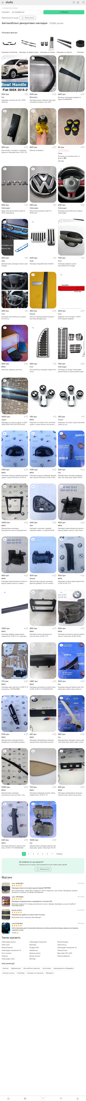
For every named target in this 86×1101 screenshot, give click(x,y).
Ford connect (6, 953)
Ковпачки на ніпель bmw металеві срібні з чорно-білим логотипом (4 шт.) (43, 424)
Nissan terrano (34, 956)
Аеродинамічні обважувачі (64, 968)
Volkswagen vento (8, 959)
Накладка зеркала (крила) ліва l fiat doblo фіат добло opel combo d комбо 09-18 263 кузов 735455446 (71, 688)
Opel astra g (61, 945)
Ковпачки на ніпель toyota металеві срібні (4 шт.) (71, 424)
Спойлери (21, 973)
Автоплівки (47, 968)
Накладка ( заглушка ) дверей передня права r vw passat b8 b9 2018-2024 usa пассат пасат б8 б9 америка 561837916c (42, 529)
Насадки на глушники (35, 973)
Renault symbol (34, 953)
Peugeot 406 (34, 948)
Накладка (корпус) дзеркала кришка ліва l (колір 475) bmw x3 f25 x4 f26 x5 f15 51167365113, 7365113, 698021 (43, 477)
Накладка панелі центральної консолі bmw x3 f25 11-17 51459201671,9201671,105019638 (41, 635)
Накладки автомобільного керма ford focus (13, 318)
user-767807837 (17, 884)
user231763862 (17, 924)
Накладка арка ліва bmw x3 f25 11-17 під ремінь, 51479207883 (14, 688)
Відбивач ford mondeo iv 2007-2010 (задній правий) (69, 318)
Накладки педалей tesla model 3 (42, 264)
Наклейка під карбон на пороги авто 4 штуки (28, 915)
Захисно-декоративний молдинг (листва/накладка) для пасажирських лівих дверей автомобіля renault (42, 318)
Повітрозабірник (63, 956)
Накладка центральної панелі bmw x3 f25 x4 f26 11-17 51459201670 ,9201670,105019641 (43, 688)
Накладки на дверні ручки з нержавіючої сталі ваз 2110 (32, 901)
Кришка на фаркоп (37, 150)
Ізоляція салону (8, 973)
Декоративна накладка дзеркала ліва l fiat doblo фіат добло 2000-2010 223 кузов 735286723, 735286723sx (70, 477)
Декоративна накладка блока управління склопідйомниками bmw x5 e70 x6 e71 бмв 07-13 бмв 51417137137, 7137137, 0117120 (13, 741)
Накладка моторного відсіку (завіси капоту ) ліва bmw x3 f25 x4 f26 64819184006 (71, 635)
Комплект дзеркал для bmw (11, 370)
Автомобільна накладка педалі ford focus (43, 371)
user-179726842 (17, 897)
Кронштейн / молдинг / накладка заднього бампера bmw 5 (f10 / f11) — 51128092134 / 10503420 (14, 151)
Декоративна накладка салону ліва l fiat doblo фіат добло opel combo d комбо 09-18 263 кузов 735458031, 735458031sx (71, 741)
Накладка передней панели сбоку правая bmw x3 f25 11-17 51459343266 (42, 794)
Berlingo (32, 959)
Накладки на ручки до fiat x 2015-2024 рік (13, 101)
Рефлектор (33, 950)
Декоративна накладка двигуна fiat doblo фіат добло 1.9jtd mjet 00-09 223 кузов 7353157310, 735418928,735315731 (43, 847)
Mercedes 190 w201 (64, 953)
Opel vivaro (6, 945)
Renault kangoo (62, 942)
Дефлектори (16, 968)
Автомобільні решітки (31, 968)
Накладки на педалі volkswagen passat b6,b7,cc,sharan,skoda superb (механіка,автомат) (71, 371)
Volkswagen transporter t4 (11, 950)
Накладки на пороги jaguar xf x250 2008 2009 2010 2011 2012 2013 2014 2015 (14, 424)
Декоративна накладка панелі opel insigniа (14, 265)
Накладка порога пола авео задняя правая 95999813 (31, 888)
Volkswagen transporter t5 (67, 948)
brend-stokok (17, 910)
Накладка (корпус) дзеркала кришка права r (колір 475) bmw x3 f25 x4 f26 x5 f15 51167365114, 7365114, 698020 (14, 477)
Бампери (32, 945)
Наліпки (5, 968)
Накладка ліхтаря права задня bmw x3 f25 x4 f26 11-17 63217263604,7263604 (71, 582)
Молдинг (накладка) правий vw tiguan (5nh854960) (69, 98)
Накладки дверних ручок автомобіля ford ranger (67, 265)
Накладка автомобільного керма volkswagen (70, 212)
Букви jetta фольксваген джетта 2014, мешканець (13, 212)
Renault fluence (7, 948)
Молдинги (50, 973)
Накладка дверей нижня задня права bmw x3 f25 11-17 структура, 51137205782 (13, 635)
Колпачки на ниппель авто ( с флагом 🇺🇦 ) (69, 157)
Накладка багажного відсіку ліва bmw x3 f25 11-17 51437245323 (13, 847)
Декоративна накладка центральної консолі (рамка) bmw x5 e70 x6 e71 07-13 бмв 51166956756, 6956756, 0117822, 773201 (14, 529)
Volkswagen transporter (38, 942)
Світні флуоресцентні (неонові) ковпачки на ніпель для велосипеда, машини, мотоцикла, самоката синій (45, 929)
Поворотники (62, 950)
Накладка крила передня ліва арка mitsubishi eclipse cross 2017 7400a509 (42, 101)
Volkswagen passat (9, 942)
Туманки (5, 956)
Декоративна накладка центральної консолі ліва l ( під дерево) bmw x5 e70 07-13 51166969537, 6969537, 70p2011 (13, 794)
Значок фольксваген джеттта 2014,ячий (40, 212)
